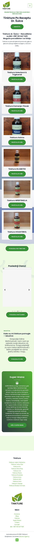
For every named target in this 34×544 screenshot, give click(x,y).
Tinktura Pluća (17, 473)
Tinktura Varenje (17, 483)
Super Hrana (17, 520)
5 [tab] (20, 311)
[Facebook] (17, 539)
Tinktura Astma (17, 137)
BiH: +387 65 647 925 (17, 527)
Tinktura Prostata (17, 475)
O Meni (17, 522)
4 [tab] (18, 311)
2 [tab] (14, 311)
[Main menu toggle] (30, 6)
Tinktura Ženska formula (17, 486)
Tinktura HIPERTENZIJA (17, 200)
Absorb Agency (24, 536)
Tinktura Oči (17, 471)
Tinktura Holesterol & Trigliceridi (17, 73)
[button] (17, 26)
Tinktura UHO (17, 479)
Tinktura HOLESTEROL (17, 232)
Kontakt (17, 525)
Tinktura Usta (17, 481)
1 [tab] (12, 311)
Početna (17, 514)
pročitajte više (17, 79)
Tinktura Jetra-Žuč (17, 464)
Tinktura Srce (17, 477)
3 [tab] (16, 311)
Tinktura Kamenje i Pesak (17, 106)
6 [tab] (21, 311)
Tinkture (17, 518)
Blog (17, 516)
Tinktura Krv (17, 466)
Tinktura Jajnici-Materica (17, 462)
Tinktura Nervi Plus (17, 469)
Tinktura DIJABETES (17, 169)
